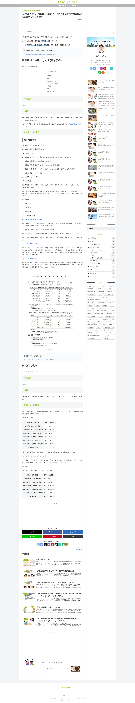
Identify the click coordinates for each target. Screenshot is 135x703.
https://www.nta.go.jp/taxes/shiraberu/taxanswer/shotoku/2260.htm (37, 359)
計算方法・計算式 (51, 81)
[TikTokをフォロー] (56, 544)
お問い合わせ (80, 698)
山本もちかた (101, 56)
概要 (48, 78)
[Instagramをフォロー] (48, 544)
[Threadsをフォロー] (45, 544)
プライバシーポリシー (70, 698)
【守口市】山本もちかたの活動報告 (67, 5)
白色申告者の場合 (32, 258)
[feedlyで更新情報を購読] (99, 72)
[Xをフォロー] (38, 544)
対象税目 (49, 75)
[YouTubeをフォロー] (52, 544)
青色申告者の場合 (32, 243)
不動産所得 (72, 124)
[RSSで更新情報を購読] (66, 544)
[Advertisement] (52, 24)
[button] (81, 32)
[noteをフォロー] (59, 544)
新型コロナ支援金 (35, 10)
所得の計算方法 (54, 83)
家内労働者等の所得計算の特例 (33, 219)
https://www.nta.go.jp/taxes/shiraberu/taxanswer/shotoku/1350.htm (37, 54)
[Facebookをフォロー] (41, 544)
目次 (50, 71)
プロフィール (59, 698)
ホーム (53, 698)
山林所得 (78, 124)
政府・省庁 (26, 10)
